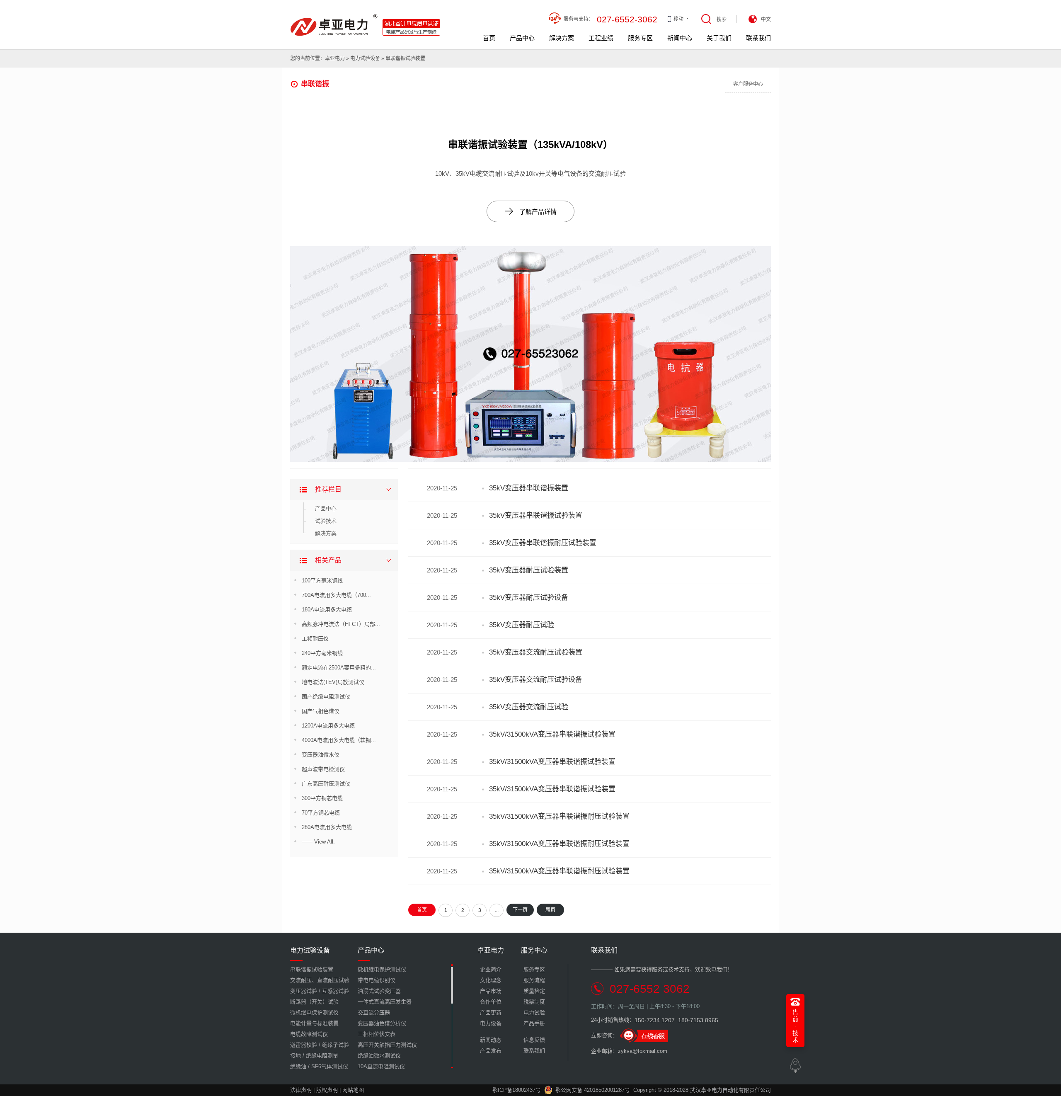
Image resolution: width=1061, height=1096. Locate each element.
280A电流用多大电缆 (327, 827)
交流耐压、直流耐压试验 (319, 980)
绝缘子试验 (335, 1045)
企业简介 (490, 969)
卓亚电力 (335, 58)
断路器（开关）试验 (314, 1002)
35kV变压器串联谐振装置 (528, 488)
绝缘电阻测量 (322, 1055)
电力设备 (490, 1023)
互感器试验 (335, 991)
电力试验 (534, 1012)
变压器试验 (303, 991)
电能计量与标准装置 (314, 1023)
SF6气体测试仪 (329, 1066)
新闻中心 (679, 37)
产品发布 (490, 1051)
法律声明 (301, 1090)
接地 (295, 1055)
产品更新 (490, 1012)
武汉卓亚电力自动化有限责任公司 (730, 1090)
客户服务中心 (748, 84)
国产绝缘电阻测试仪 (326, 696)
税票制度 (534, 1002)
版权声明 (327, 1090)
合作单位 (490, 1002)
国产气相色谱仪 (320, 711)
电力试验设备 (365, 58)
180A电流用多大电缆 (327, 609)
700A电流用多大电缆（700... (336, 595)
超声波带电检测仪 (323, 769)
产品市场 (490, 991)
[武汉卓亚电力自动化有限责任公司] (365, 17)
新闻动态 (490, 1040)
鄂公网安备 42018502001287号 (592, 1090)
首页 (489, 37)
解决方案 (561, 37)
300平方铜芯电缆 (322, 798)
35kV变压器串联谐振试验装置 (535, 515)
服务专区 (640, 37)
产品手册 (534, 1023)
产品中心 (522, 37)
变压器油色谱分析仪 (382, 1023)
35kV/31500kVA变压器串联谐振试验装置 (552, 734)
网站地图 (353, 1090)
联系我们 (758, 37)
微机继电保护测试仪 (314, 1012)
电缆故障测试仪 (309, 1034)
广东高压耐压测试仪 (326, 784)
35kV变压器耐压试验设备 (528, 597)
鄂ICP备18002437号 (516, 1090)
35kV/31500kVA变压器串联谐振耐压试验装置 (559, 816)
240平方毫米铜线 (322, 653)
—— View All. (318, 842)
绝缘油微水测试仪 (379, 1055)
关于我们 (719, 37)
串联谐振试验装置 (405, 58)
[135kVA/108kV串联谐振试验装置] (530, 250)
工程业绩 (601, 37)
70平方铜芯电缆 (321, 813)
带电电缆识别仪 (376, 980)
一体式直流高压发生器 (385, 1002)
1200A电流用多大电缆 (328, 726)
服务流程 (534, 980)
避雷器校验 (303, 1045)
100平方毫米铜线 (322, 580)
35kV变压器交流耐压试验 (528, 707)
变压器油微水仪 (320, 755)
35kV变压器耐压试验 (521, 625)
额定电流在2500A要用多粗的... (339, 667)
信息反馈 (534, 1040)
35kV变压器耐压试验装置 (528, 570)
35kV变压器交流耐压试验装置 (535, 652)
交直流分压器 (374, 1012)
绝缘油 (298, 1066)
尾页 (550, 910)
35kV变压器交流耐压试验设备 (535, 680)
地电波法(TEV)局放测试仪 (333, 682)
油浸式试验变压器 (379, 991)
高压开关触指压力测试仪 (387, 1045)
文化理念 (490, 980)
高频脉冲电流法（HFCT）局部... (341, 624)
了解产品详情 (531, 211)
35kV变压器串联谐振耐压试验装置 (542, 543)
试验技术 (326, 521)
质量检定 (534, 991)
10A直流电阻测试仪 (381, 1066)
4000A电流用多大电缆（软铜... (339, 740)
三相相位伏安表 (376, 1034)
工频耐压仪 (315, 638)
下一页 (520, 910)
